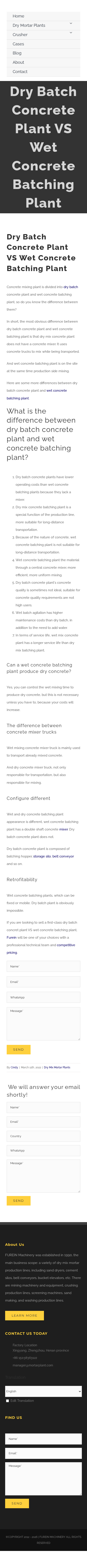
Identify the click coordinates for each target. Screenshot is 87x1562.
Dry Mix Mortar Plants (57, 1067)
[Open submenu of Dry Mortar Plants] (71, 23)
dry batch (71, 287)
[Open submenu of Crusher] (71, 32)
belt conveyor (63, 856)
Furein (12, 938)
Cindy (14, 1067)
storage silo (42, 856)
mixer (63, 829)
